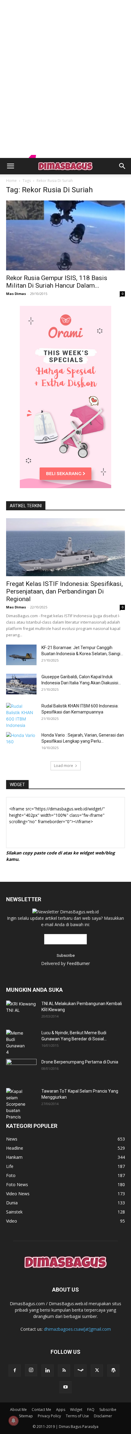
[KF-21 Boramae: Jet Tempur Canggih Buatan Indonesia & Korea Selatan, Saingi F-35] (21, 655)
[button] (10, 166)
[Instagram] (31, 1370)
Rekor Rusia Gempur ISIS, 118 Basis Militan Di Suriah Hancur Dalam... (56, 281)
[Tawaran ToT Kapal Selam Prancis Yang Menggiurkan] (20, 1104)
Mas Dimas (16, 293)
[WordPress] (113, 1370)
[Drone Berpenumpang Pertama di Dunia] (21, 1067)
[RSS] (64, 1370)
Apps (60, 1409)
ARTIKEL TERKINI (26, 505)
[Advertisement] (65, 10)
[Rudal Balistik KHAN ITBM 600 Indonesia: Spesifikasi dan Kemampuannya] (21, 715)
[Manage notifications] (13, 1420)
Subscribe (107, 1409)
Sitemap (26, 1416)
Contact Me (41, 1409)
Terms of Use (77, 1416)
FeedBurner (78, 963)
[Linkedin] (47, 1370)
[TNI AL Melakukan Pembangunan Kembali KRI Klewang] (21, 1011)
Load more (63, 765)
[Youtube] (65, 1387)
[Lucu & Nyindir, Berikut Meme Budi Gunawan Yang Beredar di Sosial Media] (16, 1042)
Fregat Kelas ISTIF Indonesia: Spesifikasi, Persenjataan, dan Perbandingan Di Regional (64, 591)
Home (11, 180)
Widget (76, 1409)
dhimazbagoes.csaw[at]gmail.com (77, 1329)
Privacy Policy (49, 1416)
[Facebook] (15, 1370)
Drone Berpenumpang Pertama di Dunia (79, 1061)
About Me (18, 1409)
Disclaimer (103, 1416)
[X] (97, 1370)
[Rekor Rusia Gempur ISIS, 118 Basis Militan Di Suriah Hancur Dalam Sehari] (65, 235)
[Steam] (80, 1370)
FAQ (90, 1409)
